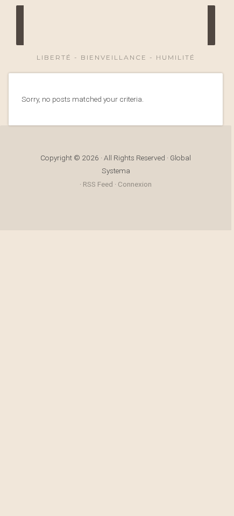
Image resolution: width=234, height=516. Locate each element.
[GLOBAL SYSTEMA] (126, 29)
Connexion (135, 184)
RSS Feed (98, 184)
